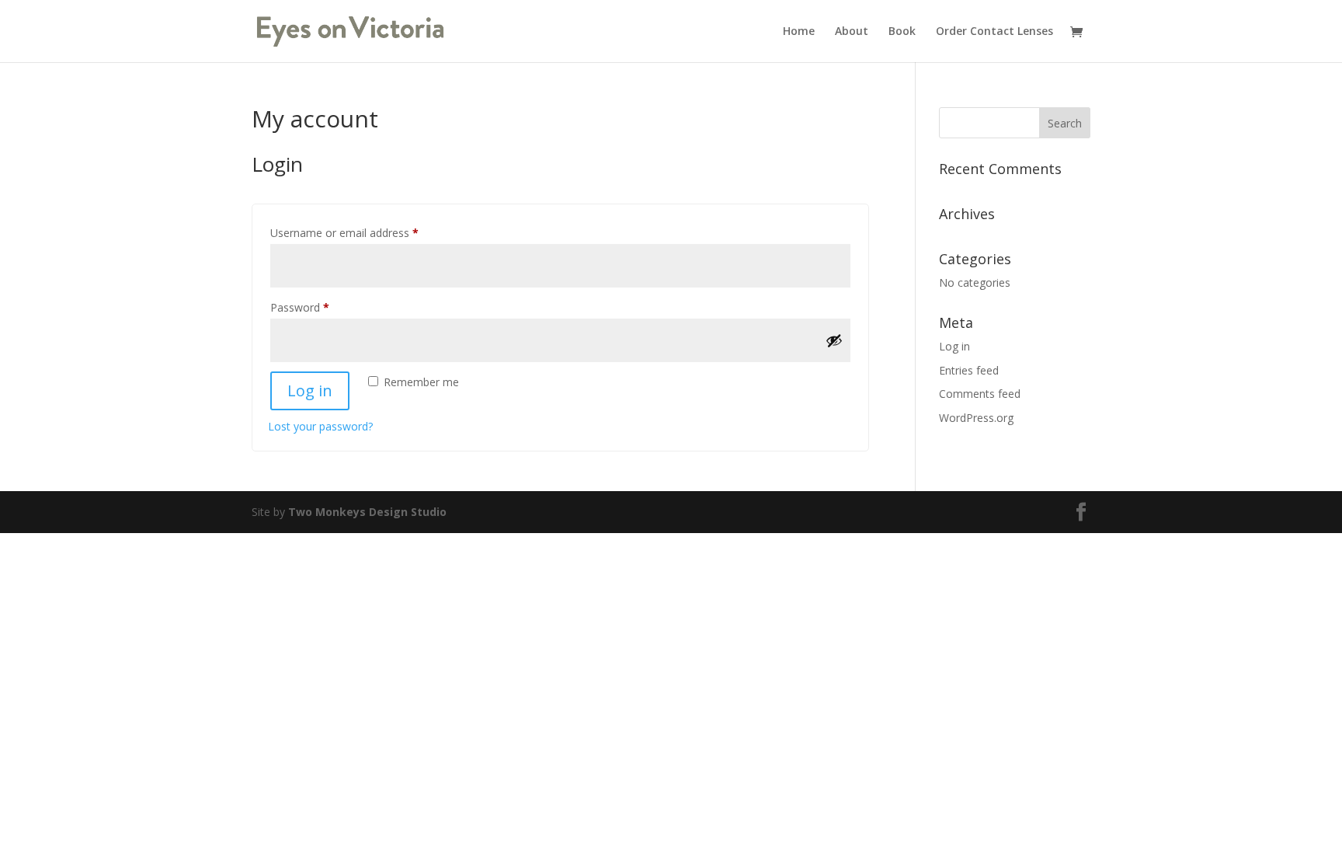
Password (321, 307)
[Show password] (834, 340)
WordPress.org (976, 417)
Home (799, 32)
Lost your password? (320, 426)
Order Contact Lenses (994, 32)
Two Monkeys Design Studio (367, 511)
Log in (309, 390)
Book (902, 32)
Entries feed (969, 370)
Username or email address (366, 232)
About (851, 32)
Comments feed (979, 393)
